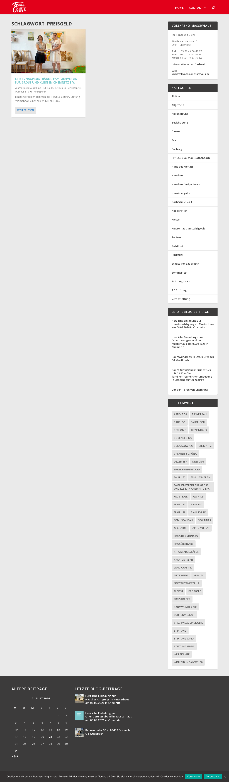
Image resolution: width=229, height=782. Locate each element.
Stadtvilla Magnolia (188, 622)
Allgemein (62, 87)
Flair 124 (198, 496)
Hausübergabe (181, 193)
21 (50, 736)
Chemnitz (205, 445)
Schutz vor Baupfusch (185, 263)
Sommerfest (179, 272)
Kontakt (196, 8)
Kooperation (179, 210)
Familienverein (201, 477)
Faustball (180, 496)
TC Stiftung (20, 91)
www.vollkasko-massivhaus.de (190, 74)
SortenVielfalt (184, 615)
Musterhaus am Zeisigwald (189, 228)
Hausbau (177, 175)
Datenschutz (213, 776)
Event (175, 140)
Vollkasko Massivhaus (30, 87)
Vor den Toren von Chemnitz (190, 389)
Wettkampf (181, 654)
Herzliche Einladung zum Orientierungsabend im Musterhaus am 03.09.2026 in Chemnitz (190, 342)
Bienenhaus (199, 430)
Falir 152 (179, 477)
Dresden (198, 461)
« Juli (14, 756)
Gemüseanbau (183, 520)
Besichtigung (180, 122)
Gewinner (204, 520)
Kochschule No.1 (182, 202)
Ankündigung (180, 113)
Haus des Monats (182, 166)
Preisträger (182, 599)
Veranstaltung (181, 299)
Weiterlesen (25, 110)
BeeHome (180, 430)
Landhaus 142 (183, 567)
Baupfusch (198, 422)
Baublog (180, 422)
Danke (176, 131)
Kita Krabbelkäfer (186, 551)
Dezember (180, 461)
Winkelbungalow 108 (188, 662)
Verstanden (194, 776)
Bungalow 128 (183, 445)
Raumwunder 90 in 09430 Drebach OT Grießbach (193, 358)
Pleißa (178, 591)
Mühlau (199, 575)
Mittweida (181, 575)
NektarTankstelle (186, 583)
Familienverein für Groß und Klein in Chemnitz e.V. (192, 487)
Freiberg (177, 149)
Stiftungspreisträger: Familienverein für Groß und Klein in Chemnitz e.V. (46, 80)
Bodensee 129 (183, 438)
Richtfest (177, 246)
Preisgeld (194, 591)
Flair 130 (196, 504)
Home (179, 8)
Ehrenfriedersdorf (187, 469)
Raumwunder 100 (185, 607)
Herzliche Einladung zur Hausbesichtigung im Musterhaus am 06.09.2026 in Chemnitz (193, 324)
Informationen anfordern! (188, 64)
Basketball (199, 414)
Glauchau (180, 528)
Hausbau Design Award (186, 184)
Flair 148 (179, 512)
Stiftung (180, 630)
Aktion (176, 96)
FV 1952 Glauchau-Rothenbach (191, 158)
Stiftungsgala (184, 638)
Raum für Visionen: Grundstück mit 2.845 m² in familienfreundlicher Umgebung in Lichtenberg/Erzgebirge (192, 374)
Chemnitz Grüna (185, 453)
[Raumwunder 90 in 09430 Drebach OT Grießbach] (79, 732)
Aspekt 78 (180, 414)
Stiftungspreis (74, 87)
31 (16, 751)
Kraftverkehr (183, 559)
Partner (176, 237)
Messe (175, 219)
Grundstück (200, 528)
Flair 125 (179, 504)
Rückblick (177, 255)
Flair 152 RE (198, 512)
